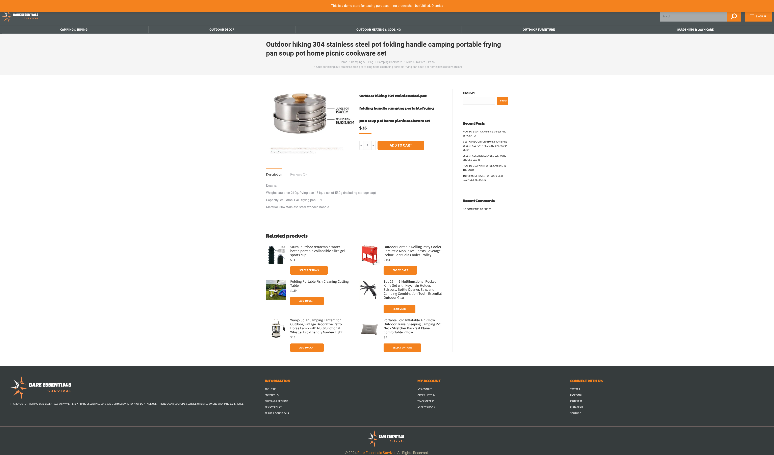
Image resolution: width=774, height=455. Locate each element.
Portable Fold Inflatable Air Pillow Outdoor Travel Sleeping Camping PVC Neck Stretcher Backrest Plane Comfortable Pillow (413, 326)
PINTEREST (576, 401)
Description (274, 174)
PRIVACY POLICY (273, 407)
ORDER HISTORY (426, 395)
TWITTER (575, 389)
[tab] (274, 172)
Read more (399, 309)
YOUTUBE (575, 413)
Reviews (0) (298, 174)
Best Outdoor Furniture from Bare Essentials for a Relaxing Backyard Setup (485, 146)
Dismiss (437, 6)
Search (469, 92)
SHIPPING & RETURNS (276, 401)
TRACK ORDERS (425, 401)
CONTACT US (272, 395)
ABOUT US (270, 389)
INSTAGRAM (576, 407)
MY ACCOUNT (424, 389)
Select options (309, 270)
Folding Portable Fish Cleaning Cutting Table (319, 284)
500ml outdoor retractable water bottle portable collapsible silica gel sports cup (317, 251)
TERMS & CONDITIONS (277, 413)
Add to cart (401, 145)
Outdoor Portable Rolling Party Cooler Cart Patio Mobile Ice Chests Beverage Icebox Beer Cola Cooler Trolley (412, 251)
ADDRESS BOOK (426, 407)
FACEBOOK (576, 395)
